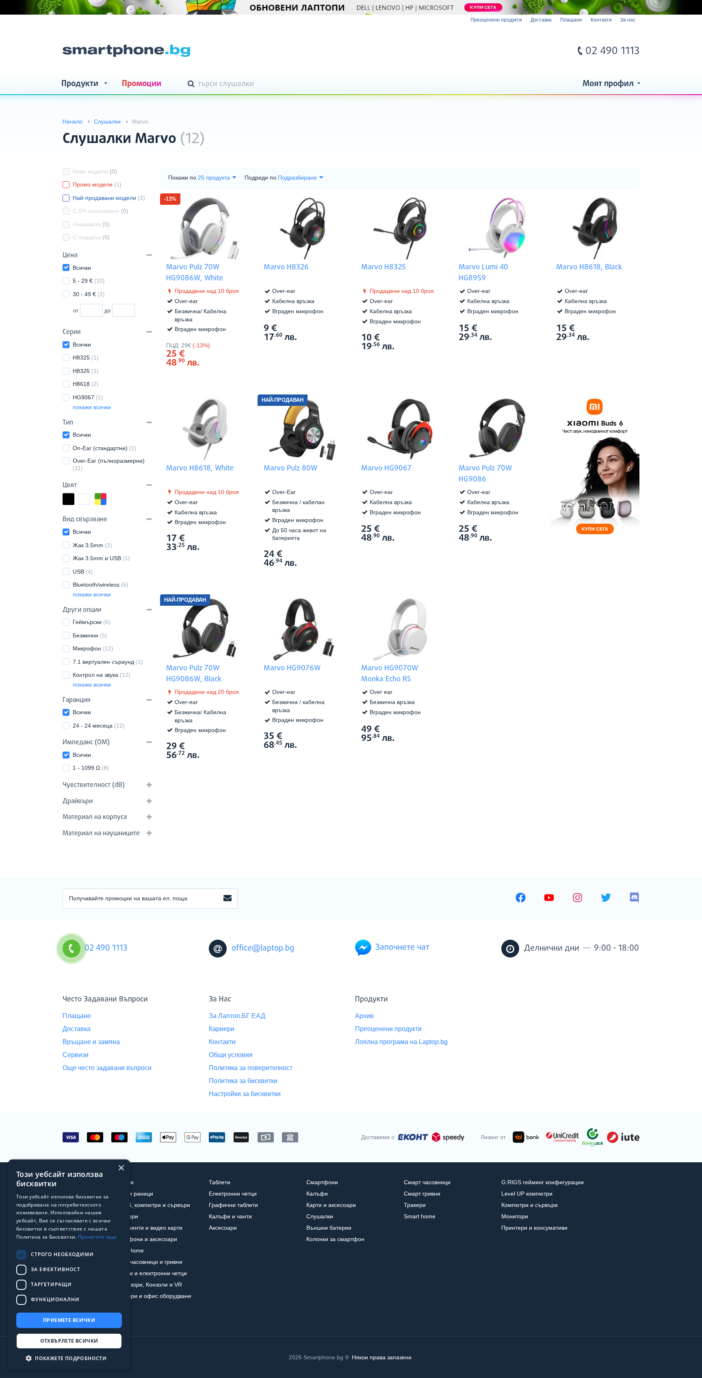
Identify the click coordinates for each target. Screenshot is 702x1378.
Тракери (415, 1205)
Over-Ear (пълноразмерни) (109, 464)
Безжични (90, 635)
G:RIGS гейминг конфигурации (542, 1182)
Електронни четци (233, 1193)
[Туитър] (606, 899)
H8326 (86, 371)
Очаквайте (91, 224)
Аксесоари (223, 1227)
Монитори (514, 1216)
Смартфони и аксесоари (144, 1239)
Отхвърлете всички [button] (69, 1340)
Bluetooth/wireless (100, 584)
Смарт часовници (427, 1182)
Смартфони (322, 1182)
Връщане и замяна (91, 1041)
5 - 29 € (89, 280)
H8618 (86, 384)
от (75, 311)
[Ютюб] (549, 899)
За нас (627, 20)
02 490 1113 (612, 51)
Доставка (541, 20)
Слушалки (319, 1216)
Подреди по (260, 177)
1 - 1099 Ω (91, 768)
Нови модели (95, 171)
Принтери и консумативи (534, 1227)
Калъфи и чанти (230, 1216)
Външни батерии (328, 1227)
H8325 (86, 357)
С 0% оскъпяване (100, 211)
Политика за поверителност (250, 1067)
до (107, 311)
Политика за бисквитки (243, 1080)
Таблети (219, 1182)
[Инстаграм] (577, 899)
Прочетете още (97, 1236)
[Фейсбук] (521, 899)
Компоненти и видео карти (146, 1227)
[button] (69, 1358)
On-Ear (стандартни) (104, 448)
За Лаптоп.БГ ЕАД (237, 1015)
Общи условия (231, 1054)
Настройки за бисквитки (245, 1093)
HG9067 (88, 397)
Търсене (192, 84)
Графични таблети (233, 1205)
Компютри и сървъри (529, 1205)
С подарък (91, 237)
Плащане (571, 20)
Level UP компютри (526, 1193)
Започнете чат (402, 947)
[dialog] (69, 1264)
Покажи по (182, 177)
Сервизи (76, 1054)
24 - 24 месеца (99, 725)
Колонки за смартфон (335, 1239)
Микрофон (93, 648)
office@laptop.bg (263, 948)
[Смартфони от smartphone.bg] (126, 51)
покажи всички (92, 407)
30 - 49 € (89, 294)
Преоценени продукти (496, 20)
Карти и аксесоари (331, 1205)
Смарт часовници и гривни (146, 1262)
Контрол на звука (101, 675)
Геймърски (91, 622)
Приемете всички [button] (69, 1320)
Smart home (420, 1216)
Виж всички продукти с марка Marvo (617, 132)
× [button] (121, 1168)
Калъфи (317, 1193)
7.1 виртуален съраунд (108, 662)
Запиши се (227, 899)
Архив (364, 1015)
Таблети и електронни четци (149, 1273)
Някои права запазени (382, 1357)
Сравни (210, 378)
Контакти (601, 20)
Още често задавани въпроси (107, 1067)
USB (83, 571)
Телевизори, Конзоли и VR (146, 1284)
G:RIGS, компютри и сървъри (150, 1205)
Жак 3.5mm (92, 545)
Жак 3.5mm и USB (101, 558)
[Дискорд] (634, 899)
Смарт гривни (422, 1193)
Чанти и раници (132, 1193)
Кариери (221, 1028)
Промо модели (97, 184)
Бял (89, 500)
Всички (82, 267)
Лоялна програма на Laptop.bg (401, 1041)
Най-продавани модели (109, 198)
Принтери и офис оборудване (151, 1296)
